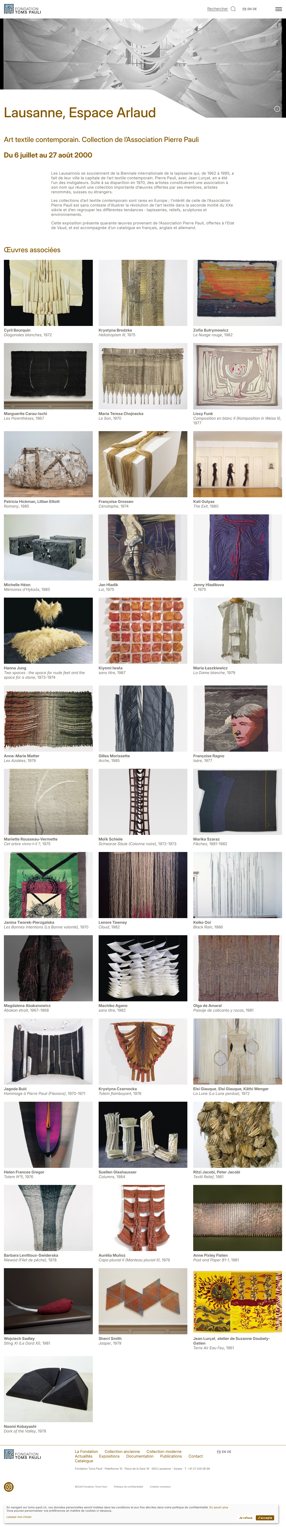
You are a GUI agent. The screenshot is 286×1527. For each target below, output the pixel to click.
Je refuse (246, 1517)
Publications (171, 1456)
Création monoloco (160, 1486)
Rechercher (217, 8)
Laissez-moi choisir (19, 1517)
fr (244, 9)
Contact (196, 1456)
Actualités (84, 1456)
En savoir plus (219, 1507)
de (255, 9)
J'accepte (265, 1517)
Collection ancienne (122, 1451)
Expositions (109, 1456)
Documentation (140, 1456)
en (249, 9)
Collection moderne (164, 1451)
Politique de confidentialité (128, 1486)
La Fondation (86, 1451)
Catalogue (84, 1461)
